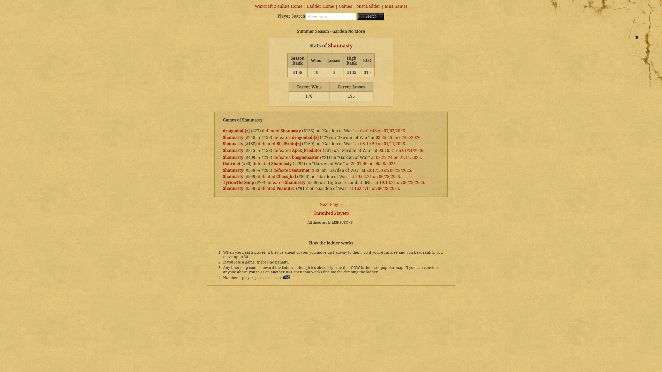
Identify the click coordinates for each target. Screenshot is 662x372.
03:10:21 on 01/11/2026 (401, 150)
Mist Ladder (368, 6)
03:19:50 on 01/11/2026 (382, 143)
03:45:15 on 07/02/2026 (398, 137)
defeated (271, 130)
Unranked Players (331, 213)
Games (345, 6)
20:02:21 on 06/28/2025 (377, 176)
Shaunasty (340, 46)
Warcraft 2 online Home (279, 6)
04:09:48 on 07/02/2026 (382, 130)
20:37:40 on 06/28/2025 (373, 163)
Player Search (291, 16)
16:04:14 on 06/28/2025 (376, 188)
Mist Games (396, 6)
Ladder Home (320, 6)
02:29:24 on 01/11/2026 (398, 157)
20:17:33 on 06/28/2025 (388, 170)
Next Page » (331, 204)
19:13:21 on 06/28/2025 (401, 182)
